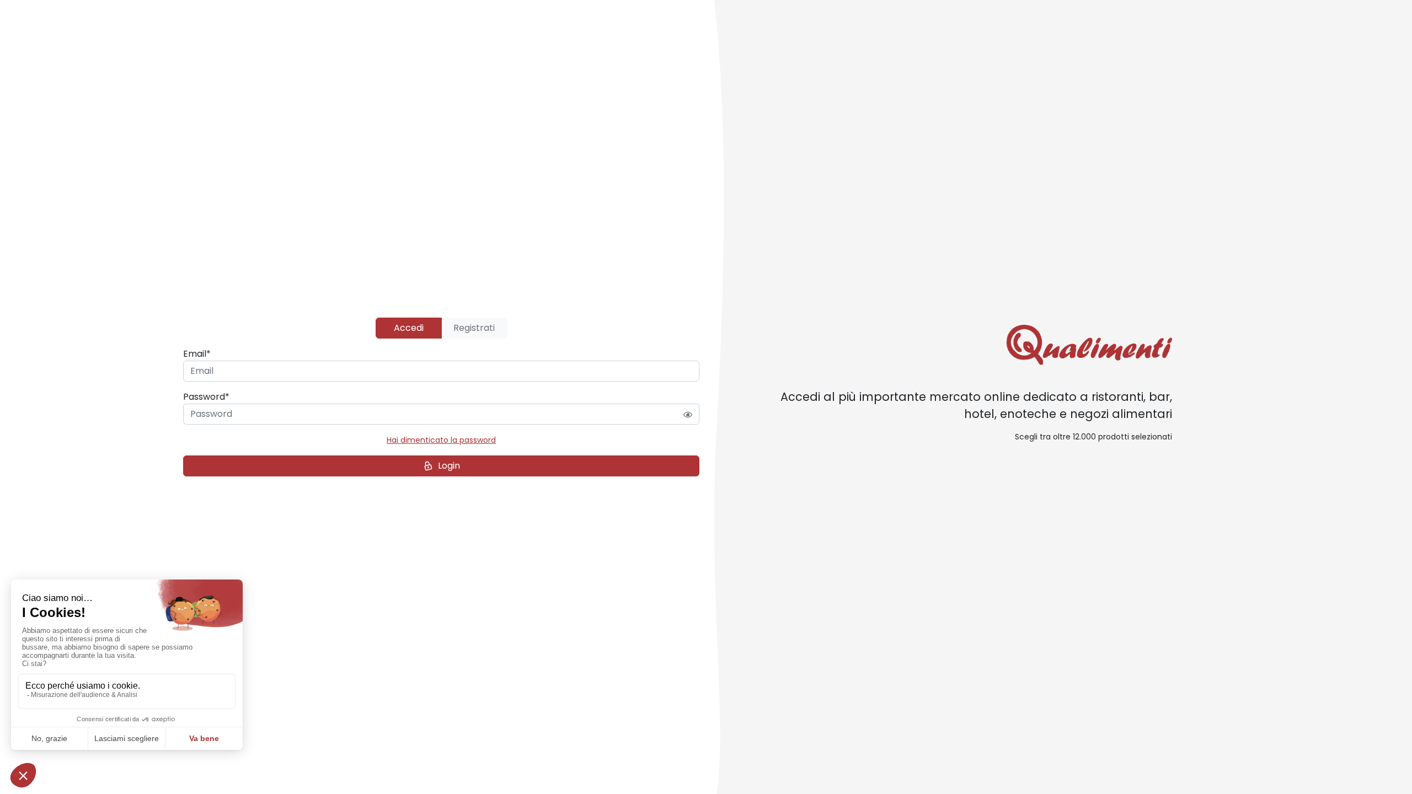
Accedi (409, 327)
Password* (206, 396)
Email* (197, 353)
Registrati (474, 327)
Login (449, 465)
